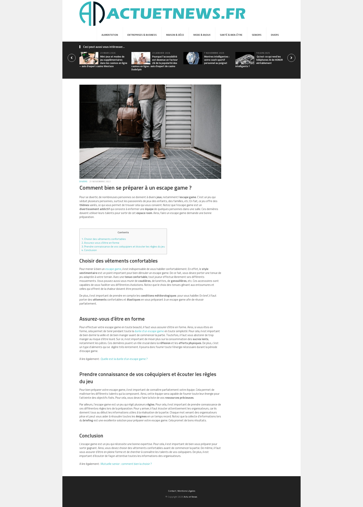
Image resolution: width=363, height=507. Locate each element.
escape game (113, 269)
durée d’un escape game (149, 331)
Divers (275, 35)
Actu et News (190, 496)
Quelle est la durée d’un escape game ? (124, 359)
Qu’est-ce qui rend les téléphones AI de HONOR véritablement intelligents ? (259, 61)
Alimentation (110, 35)
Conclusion (89, 250)
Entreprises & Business (142, 35)
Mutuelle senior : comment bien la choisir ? (126, 464)
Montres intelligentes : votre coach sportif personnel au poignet (216, 60)
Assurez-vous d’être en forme (100, 243)
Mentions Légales (186, 491)
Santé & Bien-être (231, 35)
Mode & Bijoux (201, 35)
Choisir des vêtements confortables (103, 239)
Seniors (256, 35)
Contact (172, 491)
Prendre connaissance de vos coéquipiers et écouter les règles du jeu (123, 246)
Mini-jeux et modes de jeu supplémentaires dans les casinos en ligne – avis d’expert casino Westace (103, 61)
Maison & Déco (175, 35)
